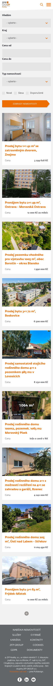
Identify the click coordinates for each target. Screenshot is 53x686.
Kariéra (15, 640)
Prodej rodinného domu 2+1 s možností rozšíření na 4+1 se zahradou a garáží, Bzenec (25, 485)
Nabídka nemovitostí (26, 630)
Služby (16, 635)
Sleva (21, 93)
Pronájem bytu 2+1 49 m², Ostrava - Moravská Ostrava (25, 204)
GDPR (14, 650)
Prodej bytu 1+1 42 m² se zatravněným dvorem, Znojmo (22, 150)
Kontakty (36, 640)
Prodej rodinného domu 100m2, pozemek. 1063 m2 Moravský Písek (23, 428)
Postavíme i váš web (18, 672)
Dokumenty (34, 650)
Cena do (6, 59)
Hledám (6, 15)
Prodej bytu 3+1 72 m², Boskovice (20, 313)
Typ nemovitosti (11, 74)
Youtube (33, 680)
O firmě (36, 635)
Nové (9, 93)
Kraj (4, 30)
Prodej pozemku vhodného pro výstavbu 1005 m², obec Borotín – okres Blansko (24, 259)
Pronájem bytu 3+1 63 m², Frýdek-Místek (22, 591)
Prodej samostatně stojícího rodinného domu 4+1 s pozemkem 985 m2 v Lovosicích (25, 370)
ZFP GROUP (16, 645)
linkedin (26, 680)
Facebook (20, 680)
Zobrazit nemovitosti (25, 104)
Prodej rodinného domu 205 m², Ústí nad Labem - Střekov (25, 539)
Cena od (6, 46)
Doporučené (36, 93)
